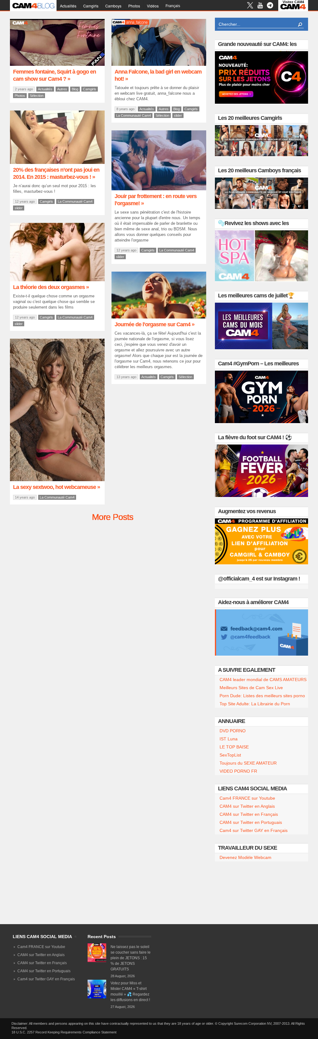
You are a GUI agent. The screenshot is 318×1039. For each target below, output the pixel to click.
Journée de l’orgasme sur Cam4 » (154, 324)
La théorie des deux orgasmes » (51, 287)
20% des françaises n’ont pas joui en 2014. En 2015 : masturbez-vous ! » (56, 173)
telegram (270, 6)
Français (173, 6)
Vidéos (153, 5)
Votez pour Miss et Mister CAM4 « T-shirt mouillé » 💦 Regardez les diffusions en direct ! (130, 991)
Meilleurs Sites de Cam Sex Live (251, 687)
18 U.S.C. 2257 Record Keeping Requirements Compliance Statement (63, 1032)
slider (178, 115)
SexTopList (230, 754)
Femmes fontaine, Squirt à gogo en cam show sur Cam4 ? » (54, 75)
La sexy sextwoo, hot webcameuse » (56, 487)
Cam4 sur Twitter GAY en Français (254, 830)
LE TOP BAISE (234, 746)
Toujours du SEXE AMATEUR (248, 763)
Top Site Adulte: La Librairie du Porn (255, 703)
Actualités (68, 5)
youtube (260, 6)
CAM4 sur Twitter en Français (249, 814)
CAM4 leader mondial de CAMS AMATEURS (263, 679)
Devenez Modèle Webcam (245, 857)
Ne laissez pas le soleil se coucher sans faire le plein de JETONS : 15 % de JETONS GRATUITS (131, 958)
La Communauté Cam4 (133, 115)
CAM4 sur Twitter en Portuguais (251, 822)
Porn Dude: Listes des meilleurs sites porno (262, 695)
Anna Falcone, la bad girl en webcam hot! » (158, 75)
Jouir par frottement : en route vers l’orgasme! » (156, 199)
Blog (75, 89)
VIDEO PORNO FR (238, 771)
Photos (134, 5)
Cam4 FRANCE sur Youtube (247, 798)
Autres (62, 89)
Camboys (113, 5)
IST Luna (229, 738)
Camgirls (90, 5)
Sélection (36, 95)
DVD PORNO (233, 730)
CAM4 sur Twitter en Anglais (247, 806)
